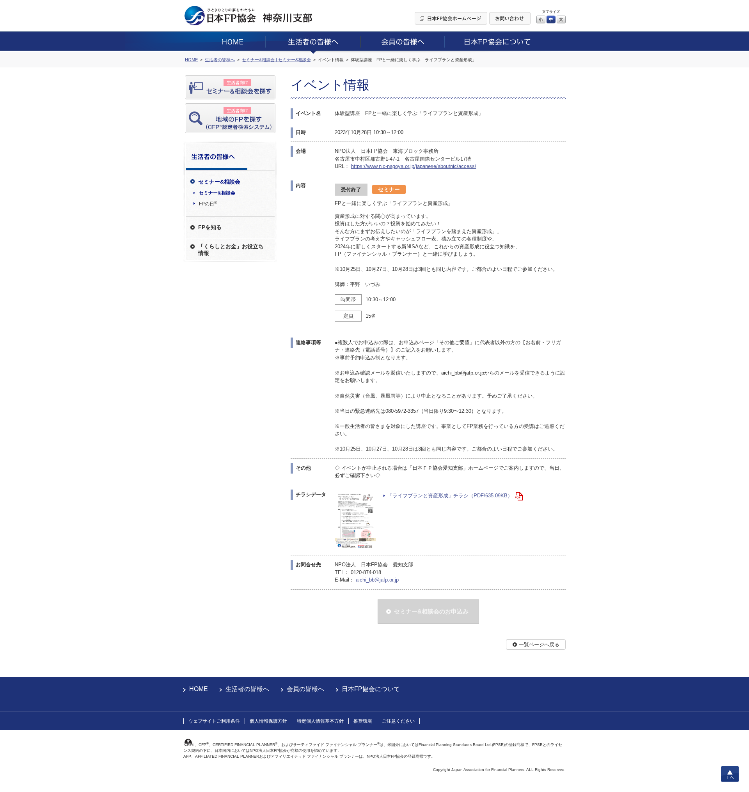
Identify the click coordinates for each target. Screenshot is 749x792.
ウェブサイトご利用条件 (214, 721)
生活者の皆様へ (247, 689)
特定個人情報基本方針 (320, 721)
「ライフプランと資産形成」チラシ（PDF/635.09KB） (450, 496)
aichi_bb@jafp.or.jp (377, 580)
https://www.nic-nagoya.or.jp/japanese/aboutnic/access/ (413, 166)
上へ (730, 774)
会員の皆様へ (305, 689)
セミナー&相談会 (217, 193)
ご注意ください (398, 721)
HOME (198, 689)
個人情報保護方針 (268, 721)
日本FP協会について (371, 689)
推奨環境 (362, 721)
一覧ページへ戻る (539, 644)
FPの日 (208, 203)
